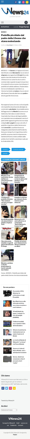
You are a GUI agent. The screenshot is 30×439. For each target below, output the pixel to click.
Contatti (20, 425)
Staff (17, 423)
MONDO (3, 32)
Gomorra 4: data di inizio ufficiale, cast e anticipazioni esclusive (19, 350)
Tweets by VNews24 (7, 400)
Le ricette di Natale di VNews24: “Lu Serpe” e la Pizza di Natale (19, 342)
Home (3, 273)
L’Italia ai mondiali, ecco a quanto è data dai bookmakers (19, 323)
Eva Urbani (9, 45)
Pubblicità (13, 425)
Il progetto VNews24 (9, 423)
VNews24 (15, 418)
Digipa (15, 434)
